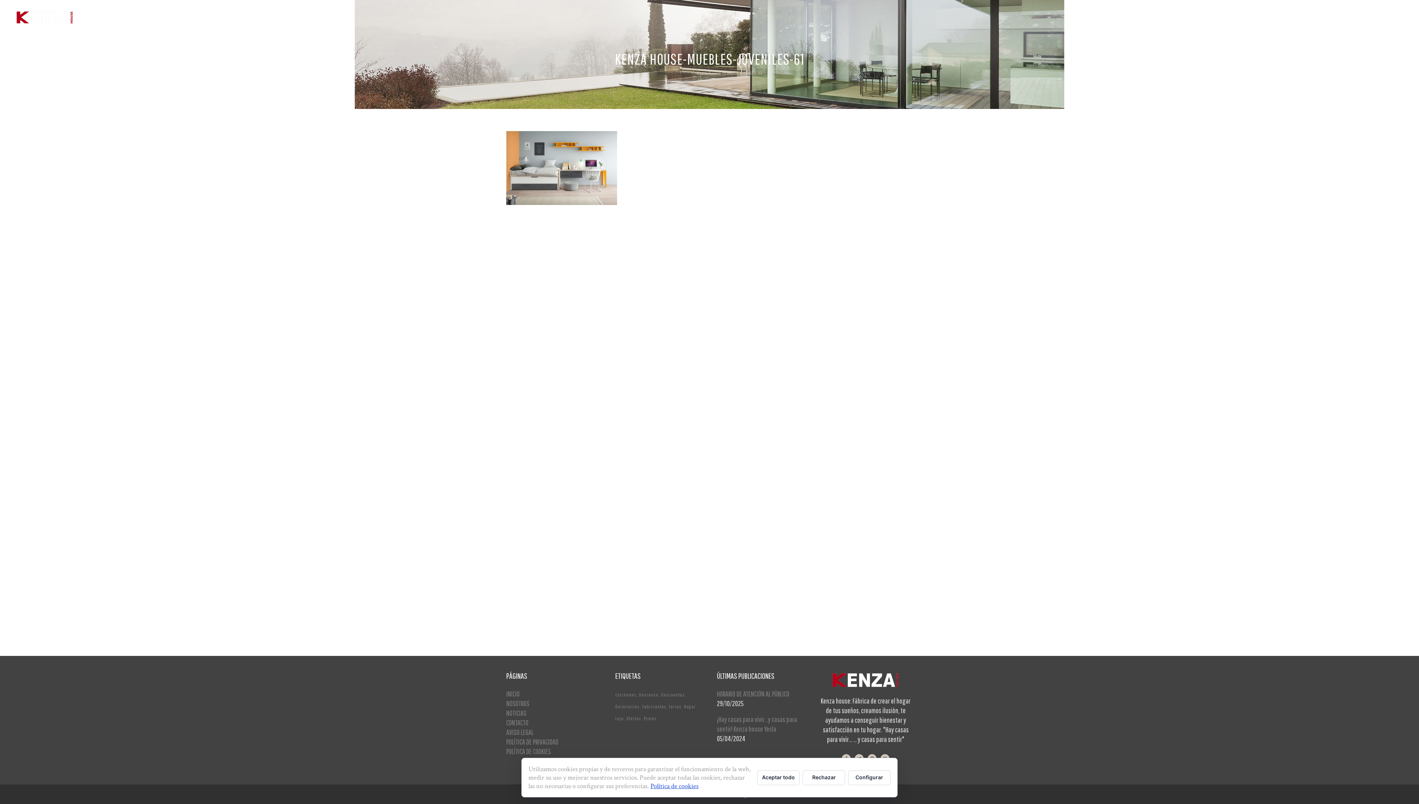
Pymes (650, 718)
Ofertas (633, 718)
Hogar (690, 706)
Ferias (675, 706)
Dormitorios (627, 706)
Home (662, 73)
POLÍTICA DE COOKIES (528, 751)
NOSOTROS (518, 703)
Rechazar (824, 777)
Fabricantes (654, 706)
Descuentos (673, 695)
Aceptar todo (778, 777)
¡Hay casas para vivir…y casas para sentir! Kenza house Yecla (757, 724)
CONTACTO (517, 722)
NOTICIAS (516, 713)
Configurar (869, 777)
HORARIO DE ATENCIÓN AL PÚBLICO (753, 694)
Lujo (619, 718)
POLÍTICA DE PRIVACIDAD (532, 742)
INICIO (513, 694)
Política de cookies (674, 786)
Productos (682, 73)
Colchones (625, 695)
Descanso (649, 695)
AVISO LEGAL (520, 732)
